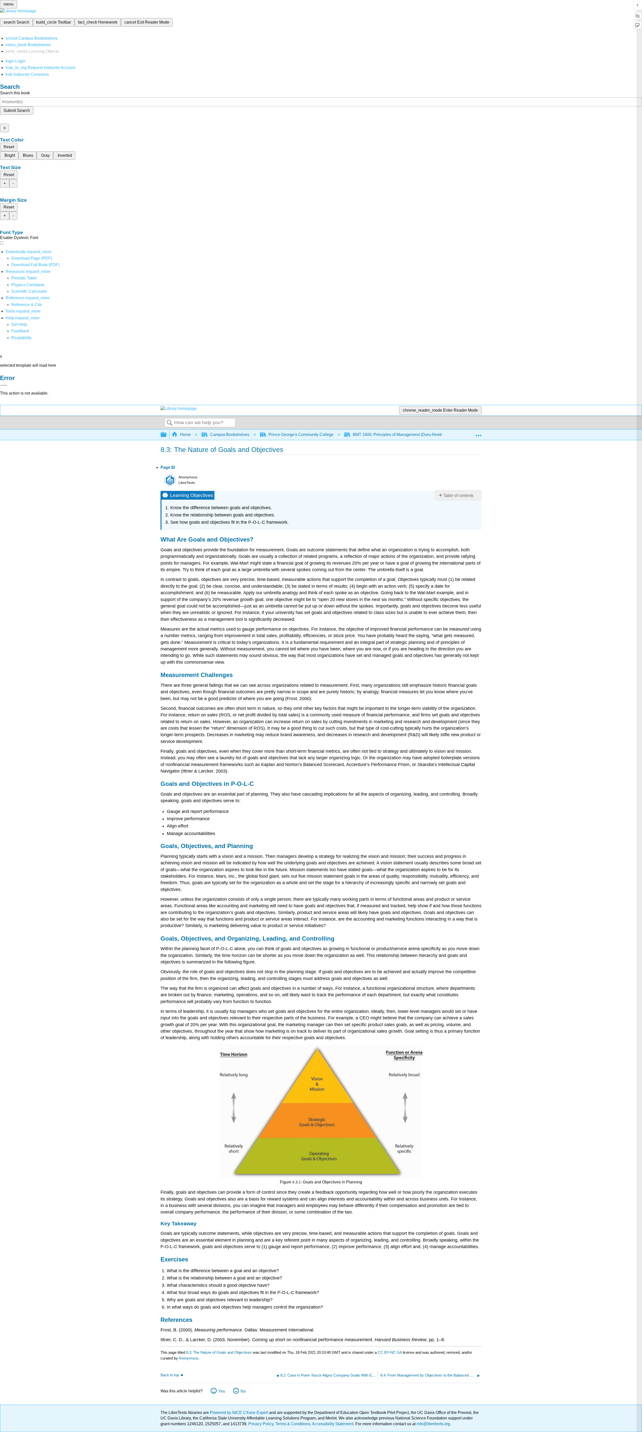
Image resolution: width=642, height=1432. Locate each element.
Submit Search (17, 110)
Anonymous (188, 1358)
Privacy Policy (260, 1424)
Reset (9, 147)
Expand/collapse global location (478, 433)
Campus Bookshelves (229, 434)
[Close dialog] (3, 385)
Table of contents (458, 495)
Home (185, 434)
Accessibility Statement (332, 1424)
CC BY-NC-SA (390, 1352)
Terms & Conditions (292, 1424)
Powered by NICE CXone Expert (239, 1412)
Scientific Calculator (29, 291)
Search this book (15, 93)
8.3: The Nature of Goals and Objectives (219, 1352)
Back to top (169, 1375)
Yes (221, 1391)
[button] (20, 331)
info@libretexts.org (433, 1424)
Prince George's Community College (301, 434)
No (243, 1391)
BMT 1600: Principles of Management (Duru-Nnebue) (400, 434)
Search (170, 423)
